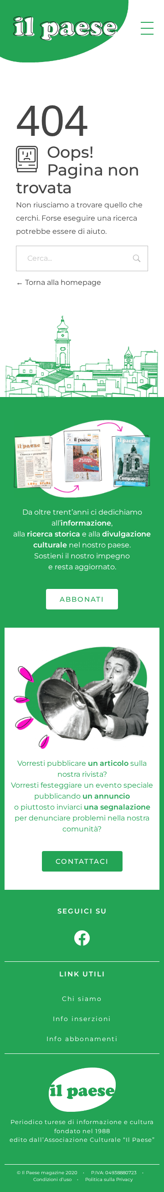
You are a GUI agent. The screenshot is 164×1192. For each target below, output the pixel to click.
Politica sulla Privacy (109, 1179)
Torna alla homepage (62, 282)
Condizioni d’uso (52, 1179)
